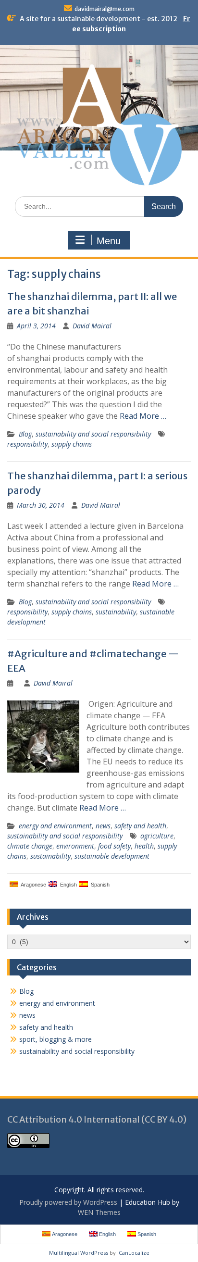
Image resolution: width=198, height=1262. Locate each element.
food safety (114, 845)
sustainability (116, 611)
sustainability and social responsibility (93, 433)
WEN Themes (99, 1212)
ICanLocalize (133, 1252)
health (144, 845)
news (103, 825)
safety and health (140, 825)
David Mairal (92, 325)
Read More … (143, 416)
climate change (29, 845)
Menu (109, 241)
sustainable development (111, 856)
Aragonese (32, 884)
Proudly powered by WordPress (68, 1202)
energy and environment (55, 825)
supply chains (71, 444)
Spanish (99, 884)
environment (75, 845)
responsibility (27, 444)
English (67, 884)
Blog (25, 433)
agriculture (156, 835)
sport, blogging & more (55, 1039)
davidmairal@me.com (104, 8)
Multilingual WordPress (78, 1252)
